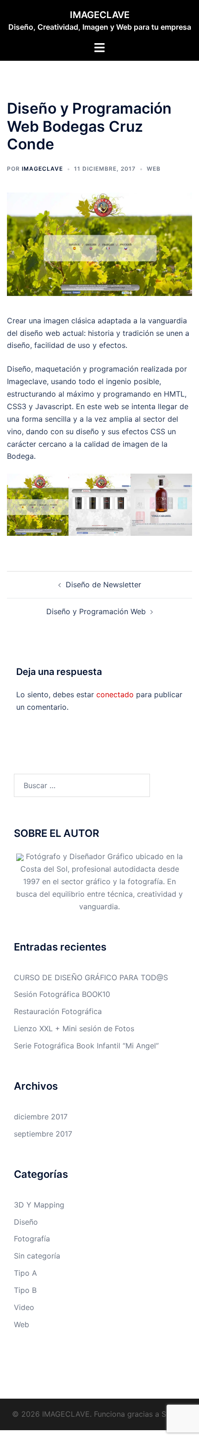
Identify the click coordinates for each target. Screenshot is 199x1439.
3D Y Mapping (39, 1204)
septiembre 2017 (43, 1133)
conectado (115, 694)
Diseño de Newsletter (103, 584)
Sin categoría (37, 1255)
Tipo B (25, 1290)
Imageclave (42, 168)
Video (24, 1307)
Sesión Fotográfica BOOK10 (62, 994)
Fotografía (32, 1238)
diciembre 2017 (41, 1116)
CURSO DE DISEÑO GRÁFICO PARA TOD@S (91, 977)
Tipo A (25, 1273)
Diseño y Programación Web (96, 611)
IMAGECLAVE (100, 14)
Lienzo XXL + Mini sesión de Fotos (74, 1028)
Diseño (26, 1222)
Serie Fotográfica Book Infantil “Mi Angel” (86, 1045)
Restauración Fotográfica (58, 1011)
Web (154, 168)
